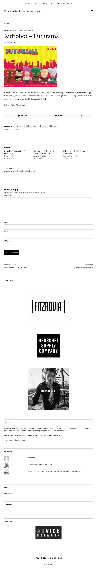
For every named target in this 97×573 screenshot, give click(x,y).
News (6, 23)
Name (6, 222)
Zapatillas (36, 4)
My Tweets (8, 493)
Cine (17, 171)
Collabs (22, 171)
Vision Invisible (12, 11)
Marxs (13, 42)
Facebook (8, 504)
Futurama (69, 93)
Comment (8, 195)
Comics (28, 171)
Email (6, 232)
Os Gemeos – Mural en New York (83, 266)
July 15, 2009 (16, 30)
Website (7, 241)
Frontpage (31, 457)
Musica (69, 4)
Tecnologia (60, 4)
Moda (27, 4)
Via (43, 99)
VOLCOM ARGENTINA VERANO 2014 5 (40, 464)
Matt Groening (56, 93)
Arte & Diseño (47, 4)
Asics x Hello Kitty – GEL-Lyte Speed (15, 266)
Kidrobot (8, 93)
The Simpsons (46, 96)
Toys (33, 171)
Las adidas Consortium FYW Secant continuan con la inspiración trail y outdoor (55, 471)
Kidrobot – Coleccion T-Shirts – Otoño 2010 (44, 152)
